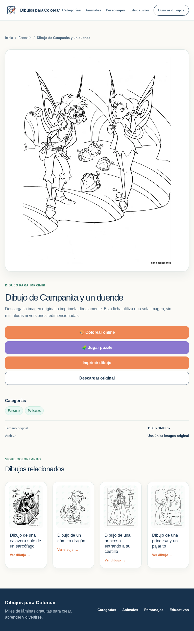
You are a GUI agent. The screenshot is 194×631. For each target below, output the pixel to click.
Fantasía (24, 38)
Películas (34, 410)
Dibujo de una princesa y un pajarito (165, 541)
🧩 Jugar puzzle (97, 347)
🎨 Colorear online (97, 332)
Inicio (9, 38)
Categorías (71, 10)
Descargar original (97, 378)
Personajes (115, 10)
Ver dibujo (20, 555)
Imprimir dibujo (97, 363)
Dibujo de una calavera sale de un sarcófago (25, 541)
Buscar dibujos (171, 10)
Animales (93, 10)
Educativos (139, 10)
